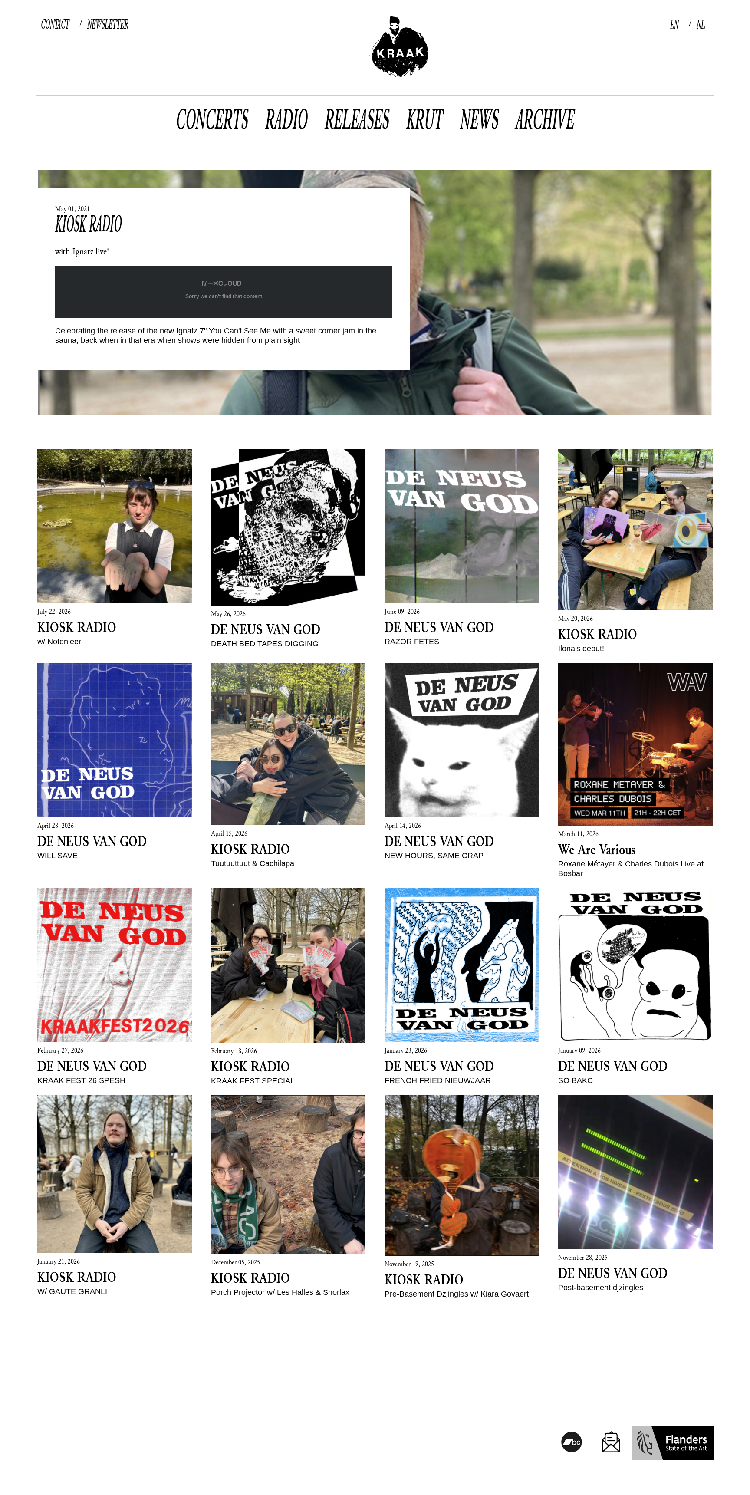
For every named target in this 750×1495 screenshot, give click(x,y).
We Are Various (597, 849)
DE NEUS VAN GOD (265, 629)
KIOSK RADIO (88, 223)
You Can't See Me (240, 330)
